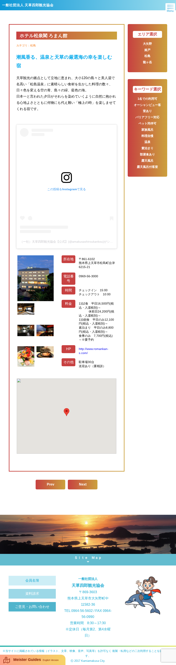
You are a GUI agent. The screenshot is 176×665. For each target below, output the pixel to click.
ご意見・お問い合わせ (32, 606)
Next (82, 484)
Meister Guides (36, 659)
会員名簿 (32, 580)
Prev (50, 484)
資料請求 (32, 593)
